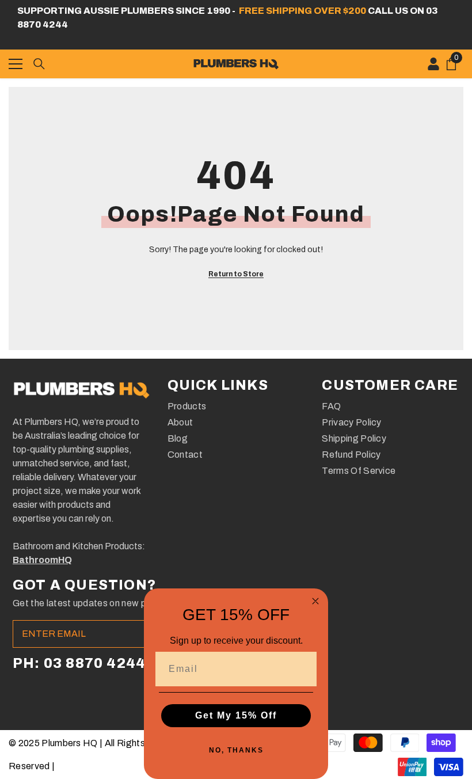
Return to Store (236, 274)
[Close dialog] (315, 601)
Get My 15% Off (236, 715)
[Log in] (433, 64)
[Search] (39, 64)
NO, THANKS (236, 750)
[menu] (15, 64)
